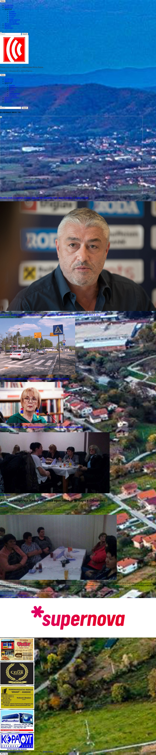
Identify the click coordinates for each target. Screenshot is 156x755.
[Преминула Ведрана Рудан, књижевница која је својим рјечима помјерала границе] (31, 422)
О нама (12, 11)
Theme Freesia (48, 751)
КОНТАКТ (9, 28)
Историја (12, 13)
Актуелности (5, 495)
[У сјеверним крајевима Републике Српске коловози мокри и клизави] (37, 374)
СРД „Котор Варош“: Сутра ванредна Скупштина (19, 597)
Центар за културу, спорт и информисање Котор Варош (21, 67)
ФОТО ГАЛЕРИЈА (12, 24)
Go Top (4, 754)
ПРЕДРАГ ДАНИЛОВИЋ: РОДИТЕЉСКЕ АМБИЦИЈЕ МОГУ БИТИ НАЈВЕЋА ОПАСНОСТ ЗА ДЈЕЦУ (53, 315)
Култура (12, 15)
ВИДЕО (8, 26)
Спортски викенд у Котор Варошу (13, 595)
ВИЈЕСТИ (9, 7)
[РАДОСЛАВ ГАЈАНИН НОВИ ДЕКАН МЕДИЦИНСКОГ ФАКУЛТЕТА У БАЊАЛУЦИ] (71, 193)
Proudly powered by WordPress (11, 751)
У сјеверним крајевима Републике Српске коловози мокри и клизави (34, 378)
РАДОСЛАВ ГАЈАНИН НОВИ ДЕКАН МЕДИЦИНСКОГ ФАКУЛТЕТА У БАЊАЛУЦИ (44, 198)
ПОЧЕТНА (9, 5)
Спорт (11, 18)
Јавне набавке (14, 20)
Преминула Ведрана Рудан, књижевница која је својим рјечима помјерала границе (41, 427)
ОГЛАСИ (13, 22)
